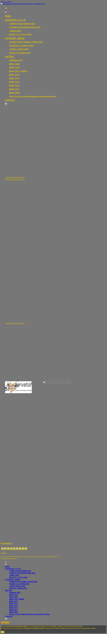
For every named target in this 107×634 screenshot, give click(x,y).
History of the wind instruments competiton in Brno (32, 96)
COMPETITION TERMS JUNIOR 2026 (26, 42)
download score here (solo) (15, 177)
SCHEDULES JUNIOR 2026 (21, 45)
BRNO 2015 (14, 82)
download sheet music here (15, 323)
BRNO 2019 (14, 75)
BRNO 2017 (14, 78)
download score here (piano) (15, 179)
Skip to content (6, 2)
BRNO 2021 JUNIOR (18, 71)
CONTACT (10, 100)
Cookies (3, 553)
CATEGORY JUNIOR (14, 38)
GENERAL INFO (16, 60)
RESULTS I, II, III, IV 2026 (20, 34)
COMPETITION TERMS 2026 (22, 24)
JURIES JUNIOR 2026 (19, 49)
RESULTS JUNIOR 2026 (20, 53)
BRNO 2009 (14, 93)
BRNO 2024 (14, 64)
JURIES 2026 (15, 31)
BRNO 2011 (14, 89)
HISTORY (9, 56)
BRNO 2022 (14, 67)
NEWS (8, 16)
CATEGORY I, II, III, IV (15, 20)
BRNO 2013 (14, 85)
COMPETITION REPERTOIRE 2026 (24, 27)
